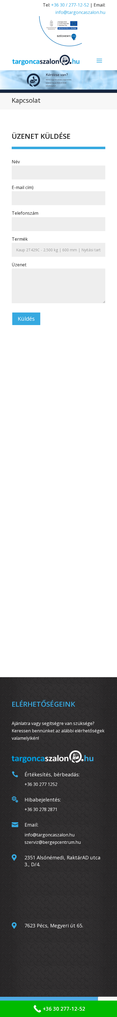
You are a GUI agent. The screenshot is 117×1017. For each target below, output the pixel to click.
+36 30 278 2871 (40, 809)
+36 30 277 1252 (40, 784)
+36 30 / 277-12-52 (70, 5)
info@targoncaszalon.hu (80, 12)
